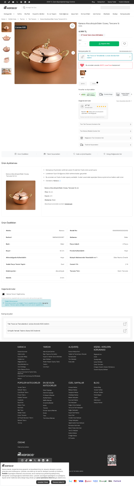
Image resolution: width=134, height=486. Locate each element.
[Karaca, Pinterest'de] (39, 460)
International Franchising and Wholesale (29, 376)
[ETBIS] (108, 460)
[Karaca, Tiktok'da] (26, 460)
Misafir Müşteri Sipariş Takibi (51, 362)
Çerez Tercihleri (98, 364)
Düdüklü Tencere (22, 397)
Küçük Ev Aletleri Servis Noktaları (52, 357)
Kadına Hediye (72, 433)
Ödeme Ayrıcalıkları (23, 447)
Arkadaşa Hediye (73, 395)
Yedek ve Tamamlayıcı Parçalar (77, 354)
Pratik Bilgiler (97, 395)
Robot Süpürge (47, 390)
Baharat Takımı (22, 420)
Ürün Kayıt (46, 367)
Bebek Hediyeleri (73, 397)
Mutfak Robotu (47, 398)
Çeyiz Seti (71, 415)
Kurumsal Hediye (73, 400)
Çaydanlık (20, 400)
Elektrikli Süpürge (48, 393)
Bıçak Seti (20, 402)
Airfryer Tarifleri (98, 392)
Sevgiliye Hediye (73, 392)
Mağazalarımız (22, 362)
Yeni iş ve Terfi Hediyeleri (75, 408)
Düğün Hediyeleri (73, 410)
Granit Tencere (22, 415)
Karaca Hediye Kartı (74, 351)
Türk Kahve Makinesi (49, 418)
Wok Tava (20, 410)
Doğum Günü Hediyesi (74, 405)
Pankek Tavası (22, 413)
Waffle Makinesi (47, 400)
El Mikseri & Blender (48, 395)
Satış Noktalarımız (23, 364)
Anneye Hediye (72, 387)
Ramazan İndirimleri (74, 425)
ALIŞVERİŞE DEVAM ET (67, 54)
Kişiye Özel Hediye (73, 413)
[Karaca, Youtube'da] (30, 460)
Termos (20, 423)
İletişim (20, 378)
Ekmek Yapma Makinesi (50, 410)
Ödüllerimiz (21, 359)
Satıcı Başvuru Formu (24, 369)
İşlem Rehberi (47, 359)
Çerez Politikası (98, 362)
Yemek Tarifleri (98, 390)
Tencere (45, 408)
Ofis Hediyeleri (72, 402)
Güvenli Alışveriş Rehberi (101, 369)
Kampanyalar (72, 357)
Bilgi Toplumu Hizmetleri (50, 354)
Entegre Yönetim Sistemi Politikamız (104, 367)
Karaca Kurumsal (22, 351)
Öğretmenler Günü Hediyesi (76, 423)
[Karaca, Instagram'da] (22, 460)
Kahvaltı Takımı (22, 390)
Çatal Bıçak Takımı (23, 392)
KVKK (95, 357)
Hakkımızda (21, 354)
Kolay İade (71, 362)
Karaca (22, 347)
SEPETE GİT (67, 58)
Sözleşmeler (97, 359)
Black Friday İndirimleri (75, 428)
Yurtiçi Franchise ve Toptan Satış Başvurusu (27, 372)
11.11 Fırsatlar (71, 438)
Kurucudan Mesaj (22, 357)
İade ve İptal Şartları (49, 351)
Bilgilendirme (97, 354)
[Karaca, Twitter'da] (34, 460)
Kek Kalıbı (20, 408)
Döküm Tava (21, 405)
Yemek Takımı (22, 387)
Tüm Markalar (72, 359)
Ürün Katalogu (22, 367)
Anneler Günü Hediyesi (74, 418)
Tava (44, 415)
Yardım (47, 347)
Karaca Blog (97, 387)
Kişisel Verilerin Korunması (102, 348)
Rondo (45, 413)
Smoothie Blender (48, 403)
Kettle (44, 405)
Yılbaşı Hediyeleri (73, 420)
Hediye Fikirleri (98, 402)
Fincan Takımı (22, 395)
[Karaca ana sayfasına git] (26, 454)
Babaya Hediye (72, 390)
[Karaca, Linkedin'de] (43, 460)
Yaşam (96, 397)
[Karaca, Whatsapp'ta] (47, 460)
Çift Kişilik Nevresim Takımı (25, 418)
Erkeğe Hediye (72, 435)
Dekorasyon (97, 400)
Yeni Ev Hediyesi (73, 430)
